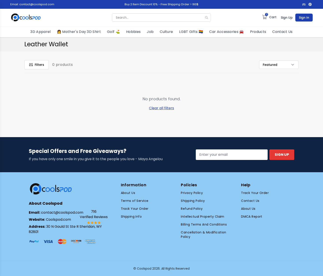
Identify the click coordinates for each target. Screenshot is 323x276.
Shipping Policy (193, 201)
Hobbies (133, 31)
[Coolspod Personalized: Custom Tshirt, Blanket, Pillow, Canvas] (25, 17)
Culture (166, 31)
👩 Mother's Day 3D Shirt (79, 31)
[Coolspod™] (51, 189)
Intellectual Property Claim (202, 216)
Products (258, 31)
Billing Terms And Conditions (204, 224)
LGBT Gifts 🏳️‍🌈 (191, 31)
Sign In (304, 17)
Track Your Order (135, 208)
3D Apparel (40, 31)
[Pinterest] (310, 4)
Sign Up (287, 17)
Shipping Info (131, 216)
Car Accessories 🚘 (226, 31)
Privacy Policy (192, 193)
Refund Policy (192, 208)
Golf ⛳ (113, 31)
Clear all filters (161, 108)
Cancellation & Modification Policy (203, 234)
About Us (128, 193)
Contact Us (282, 31)
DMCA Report (251, 216)
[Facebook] (304, 4)
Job (150, 31)
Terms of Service (135, 201)
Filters (39, 65)
